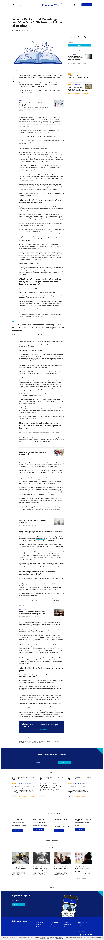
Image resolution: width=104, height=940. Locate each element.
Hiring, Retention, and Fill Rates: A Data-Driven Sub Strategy (23, 787)
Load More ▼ (52, 887)
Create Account (18, 904)
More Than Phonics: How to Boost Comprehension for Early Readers (32, 612)
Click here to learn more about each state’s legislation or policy (34, 148)
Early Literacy (29, 737)
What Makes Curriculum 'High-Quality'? (31, 104)
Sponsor (70, 85)
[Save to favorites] (13, 78)
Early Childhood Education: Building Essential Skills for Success (50, 786)
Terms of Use (54, 938)
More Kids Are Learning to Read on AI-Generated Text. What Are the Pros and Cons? (75, 58)
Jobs (70, 10)
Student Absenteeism (77, 783)
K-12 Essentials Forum (53, 783)
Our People (38, 926)
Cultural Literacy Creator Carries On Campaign (33, 521)
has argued (26, 506)
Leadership (25, 10)
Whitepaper (84, 73)
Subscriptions (66, 922)
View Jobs (17, 830)
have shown (35, 586)
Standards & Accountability (25, 518)
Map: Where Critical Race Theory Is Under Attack (32, 453)
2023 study (56, 386)
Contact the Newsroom (54, 928)
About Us (38, 920)
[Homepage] (52, 5)
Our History (38, 924)
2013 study (31, 660)
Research (44, 737)
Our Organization (39, 922)
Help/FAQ (52, 924)
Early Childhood (43, 783)
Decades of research (24, 586)
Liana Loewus (22, 525)
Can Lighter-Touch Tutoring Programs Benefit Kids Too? (19, 868)
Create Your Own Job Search (51, 840)
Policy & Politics (34, 10)
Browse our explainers (45, 729)
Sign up (64, 762)
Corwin (83, 796)
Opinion (65, 10)
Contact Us (52, 920)
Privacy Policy (64, 937)
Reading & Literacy (23, 609)
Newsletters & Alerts (68, 924)
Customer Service (53, 926)
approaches (32, 360)
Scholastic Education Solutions (82, 93)
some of (24, 360)
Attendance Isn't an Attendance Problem (77, 787)
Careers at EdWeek (40, 930)
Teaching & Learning (47, 10)
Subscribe (86, 4)
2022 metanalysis (39, 301)
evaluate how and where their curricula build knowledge (39, 540)
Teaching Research (52, 737)
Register (14, 796)
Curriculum (21, 100)
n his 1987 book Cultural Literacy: (34, 489)
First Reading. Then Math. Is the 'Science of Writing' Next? (61, 868)
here (52, 208)
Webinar (30, 783)
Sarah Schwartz (22, 616)
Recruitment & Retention (22, 783)
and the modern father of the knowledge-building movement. (39, 483)
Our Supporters (39, 928)
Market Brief (77, 10)
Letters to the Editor (54, 922)
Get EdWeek (66, 920)
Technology (58, 10)
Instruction (37, 737)
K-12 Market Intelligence (82, 929)
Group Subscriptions (68, 926)
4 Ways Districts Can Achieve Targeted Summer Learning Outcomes (78, 89)
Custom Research (81, 931)
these (27, 360)
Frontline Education (30, 796)
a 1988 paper (24, 229)
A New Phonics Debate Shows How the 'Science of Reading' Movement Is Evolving (82, 869)
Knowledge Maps (40, 538)
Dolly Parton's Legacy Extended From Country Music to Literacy (40, 868)
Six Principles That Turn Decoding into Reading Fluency (78, 76)
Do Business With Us (82, 920)
